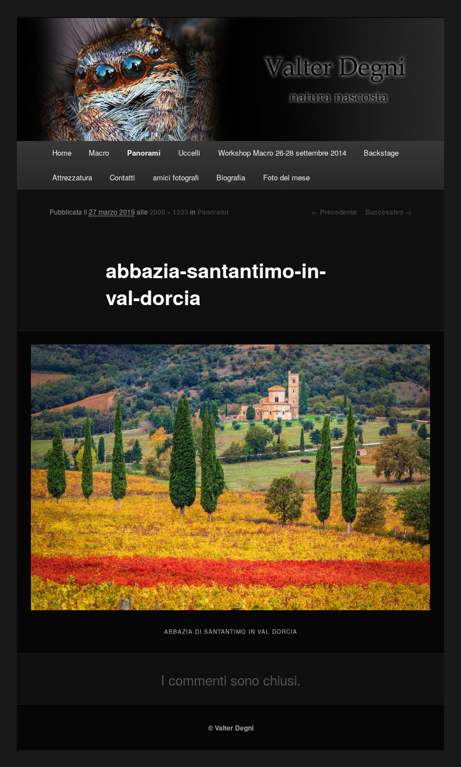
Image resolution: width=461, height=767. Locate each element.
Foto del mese (286, 177)
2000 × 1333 (169, 212)
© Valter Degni (231, 728)
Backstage (381, 152)
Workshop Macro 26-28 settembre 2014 (282, 152)
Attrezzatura (72, 177)
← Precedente (334, 212)
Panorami (144, 152)
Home (61, 152)
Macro (99, 152)
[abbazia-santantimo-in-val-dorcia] (230, 477)
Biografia (230, 177)
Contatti (122, 177)
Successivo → (388, 212)
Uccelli (189, 152)
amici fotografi (176, 177)
